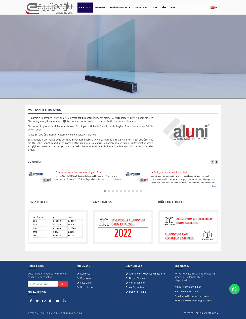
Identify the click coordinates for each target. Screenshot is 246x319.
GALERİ (154, 7)
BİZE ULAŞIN (168, 7)
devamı (117, 179)
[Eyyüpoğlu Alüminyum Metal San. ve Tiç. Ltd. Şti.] (49, 8)
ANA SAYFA (85, 7)
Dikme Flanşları (137, 278)
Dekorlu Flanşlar (138, 291)
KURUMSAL (101, 7)
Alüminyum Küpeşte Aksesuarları (148, 273)
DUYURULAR (140, 7)
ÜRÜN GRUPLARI (119, 7)
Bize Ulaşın (86, 287)
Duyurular (86, 278)
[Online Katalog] (123, 227)
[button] (213, 8)
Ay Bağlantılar (137, 287)
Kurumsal (85, 273)
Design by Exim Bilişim (207, 313)
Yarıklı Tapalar (137, 282)
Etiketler (188, 313)
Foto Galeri (86, 282)
